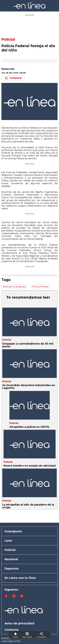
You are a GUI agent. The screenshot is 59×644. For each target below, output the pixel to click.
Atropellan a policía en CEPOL (29, 426)
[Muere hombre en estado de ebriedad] (30, 444)
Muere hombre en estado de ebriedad (30, 465)
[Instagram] (21, 596)
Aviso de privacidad (19, 623)
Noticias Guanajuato (14, 286)
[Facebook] (6, 596)
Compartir (15, 78)
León (8, 540)
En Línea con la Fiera (20, 578)
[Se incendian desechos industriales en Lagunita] (29, 363)
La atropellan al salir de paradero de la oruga (28, 506)
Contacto (11, 629)
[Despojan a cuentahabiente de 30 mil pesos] (29, 322)
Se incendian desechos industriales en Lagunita (28, 387)
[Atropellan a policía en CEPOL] (29, 405)
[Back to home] (29, 7)
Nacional (11, 559)
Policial (8, 39)
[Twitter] (14, 596)
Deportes (11, 568)
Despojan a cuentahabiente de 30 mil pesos (27, 345)
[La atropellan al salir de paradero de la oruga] (29, 483)
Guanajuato (13, 531)
